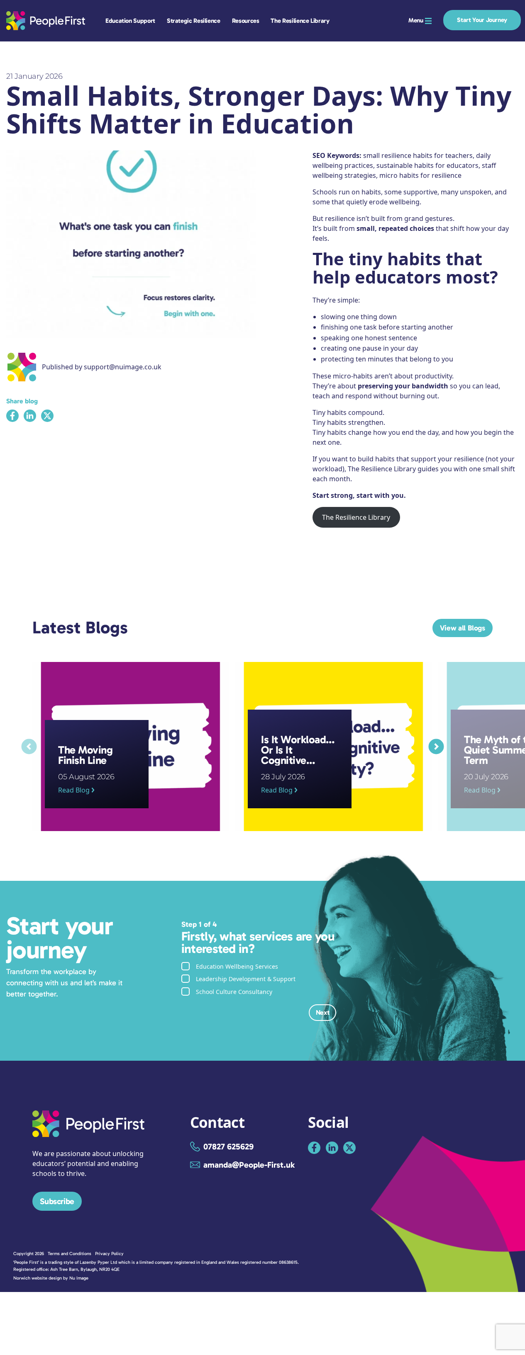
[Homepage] (88, 1134)
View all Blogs (462, 628)
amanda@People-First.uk (249, 1165)
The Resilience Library (300, 20)
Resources (245, 20)
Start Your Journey (482, 20)
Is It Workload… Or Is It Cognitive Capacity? (302, 666)
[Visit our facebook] (314, 1148)
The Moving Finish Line (68, 666)
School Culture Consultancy (234, 992)
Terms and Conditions (69, 1253)
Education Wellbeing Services (237, 966)
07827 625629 (228, 1146)
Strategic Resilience (193, 20)
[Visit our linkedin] (332, 1148)
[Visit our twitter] (349, 1148)
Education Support (130, 20)
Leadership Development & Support (245, 979)
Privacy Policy (109, 1253)
